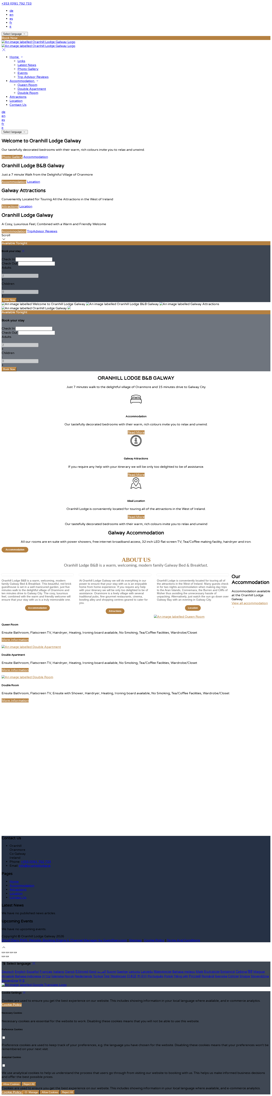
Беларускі (227, 972)
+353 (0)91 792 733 (17, 4)
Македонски (162, 972)
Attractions (10, 206)
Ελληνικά (81, 972)
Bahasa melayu (183, 972)
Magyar (259, 972)
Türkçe (98, 976)
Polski (168, 976)
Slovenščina (260, 976)
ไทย (107, 976)
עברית (46, 976)
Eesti (92, 972)
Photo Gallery (12, 157)
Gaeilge (122, 972)
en (11, 15)
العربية (101, 972)
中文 (22, 981)
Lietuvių (134, 972)
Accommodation (35, 157)
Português (155, 976)
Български (212, 972)
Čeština (241, 972)
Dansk (70, 972)
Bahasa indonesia (28, 976)
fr (11, 23)
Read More (136, 432)
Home (14, 882)
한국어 (142, 976)
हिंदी (250, 972)
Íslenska (57, 976)
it (10, 27)
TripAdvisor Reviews (42, 231)
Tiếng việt (181, 976)
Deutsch (8, 972)
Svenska (221, 976)
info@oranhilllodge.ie (35, 866)
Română (208, 976)
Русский (195, 976)
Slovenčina (10, 981)
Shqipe (245, 976)
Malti (199, 972)
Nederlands (83, 976)
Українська (118, 976)
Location (33, 182)
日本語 (131, 976)
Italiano (58, 972)
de (11, 11)
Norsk (69, 976)
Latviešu (147, 972)
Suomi (111, 972)
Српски (233, 976)
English (20, 972)
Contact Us (18, 898)
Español (32, 972)
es (11, 19)
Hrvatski (8, 976)
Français (46, 972)
